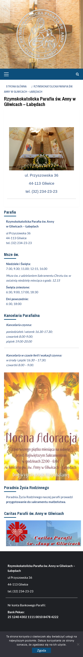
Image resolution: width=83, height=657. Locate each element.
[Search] (76, 74)
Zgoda (41, 650)
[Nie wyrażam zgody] (78, 644)
